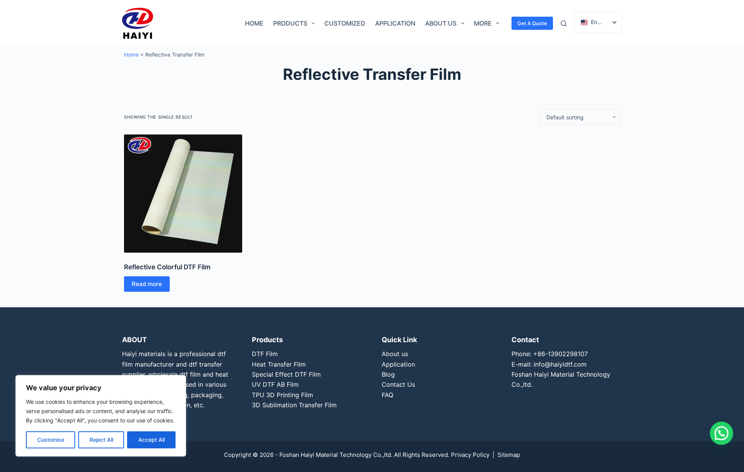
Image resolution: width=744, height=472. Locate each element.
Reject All (101, 439)
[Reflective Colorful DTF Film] (183, 193)
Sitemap (509, 454)
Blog (388, 374)
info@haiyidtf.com (560, 364)
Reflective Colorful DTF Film (167, 267)
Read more (147, 284)
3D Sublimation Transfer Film (294, 405)
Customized (344, 23)
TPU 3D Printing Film (282, 395)
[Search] (564, 23)
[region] (101, 415)
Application (395, 23)
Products (290, 23)
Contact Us (398, 384)
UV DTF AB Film (275, 384)
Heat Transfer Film (279, 364)
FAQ (387, 395)
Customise (50, 439)
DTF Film (265, 354)
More (483, 23)
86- (542, 354)
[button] (721, 433)
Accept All (151, 439)
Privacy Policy (470, 454)
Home (254, 23)
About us (440, 23)
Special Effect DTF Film (286, 374)
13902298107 (568, 354)
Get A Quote (532, 23)
